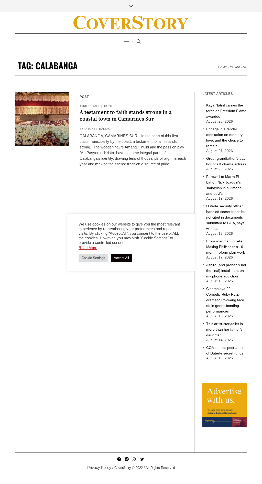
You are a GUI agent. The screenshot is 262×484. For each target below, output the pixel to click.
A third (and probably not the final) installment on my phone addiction (226, 270)
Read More (88, 247)
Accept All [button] (121, 258)
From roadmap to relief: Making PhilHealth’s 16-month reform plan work (225, 246)
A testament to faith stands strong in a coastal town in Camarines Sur (126, 115)
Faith (108, 106)
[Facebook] (119, 459)
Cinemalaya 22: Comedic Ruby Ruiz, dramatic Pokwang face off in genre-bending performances (225, 300)
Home (222, 67)
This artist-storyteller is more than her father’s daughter (224, 329)
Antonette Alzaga (98, 128)
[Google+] (134, 459)
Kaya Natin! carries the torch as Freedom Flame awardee (226, 111)
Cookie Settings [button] (93, 258)
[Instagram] (127, 459)
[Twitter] (142, 459)
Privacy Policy (99, 467)
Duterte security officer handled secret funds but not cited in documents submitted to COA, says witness (226, 217)
